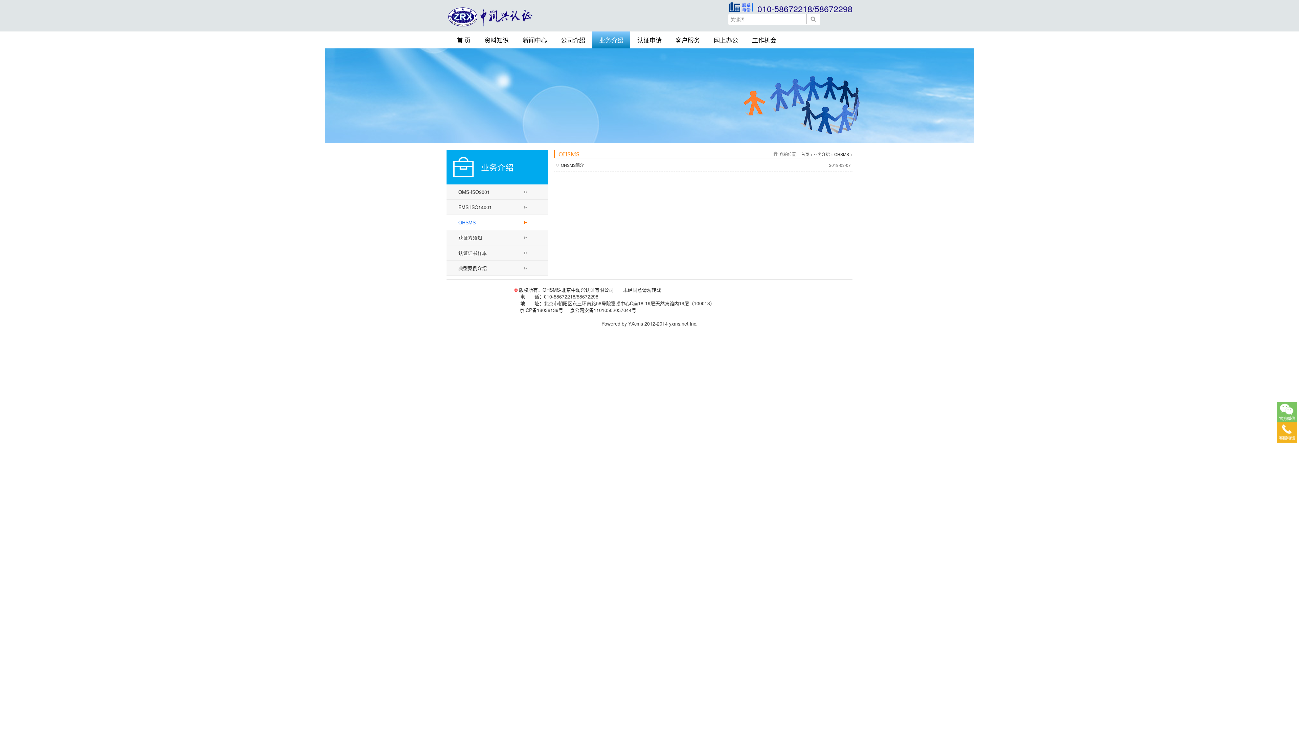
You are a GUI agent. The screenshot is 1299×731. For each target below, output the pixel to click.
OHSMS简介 (572, 165)
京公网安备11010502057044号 (603, 310)
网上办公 (726, 40)
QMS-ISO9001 (474, 192)
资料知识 (496, 40)
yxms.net (678, 323)
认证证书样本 (472, 252)
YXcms (635, 323)
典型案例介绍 (472, 268)
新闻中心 (535, 40)
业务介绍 (611, 40)
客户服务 (688, 40)
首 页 (464, 40)
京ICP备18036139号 (541, 310)
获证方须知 (470, 237)
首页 (805, 154)
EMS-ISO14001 (475, 207)
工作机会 (764, 40)
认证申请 (649, 40)
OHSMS (467, 222)
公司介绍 (573, 40)
